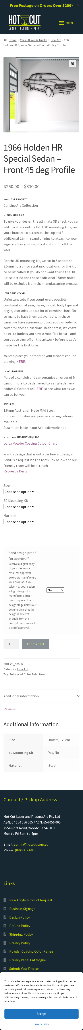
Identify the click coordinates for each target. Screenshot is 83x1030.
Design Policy (19, 917)
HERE (20, 361)
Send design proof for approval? (22, 555)
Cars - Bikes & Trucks (33, 40)
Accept (41, 1014)
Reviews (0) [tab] (12, 709)
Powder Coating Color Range (31, 951)
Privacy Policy (41, 1024)
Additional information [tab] (21, 696)
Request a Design (16, 471)
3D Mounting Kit (16, 500)
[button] (72, 63)
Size (7, 485)
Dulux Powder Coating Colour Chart (30, 443)
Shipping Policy (21, 934)
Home (13, 40)
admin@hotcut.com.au (31, 844)
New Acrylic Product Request (30, 900)
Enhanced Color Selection (27, 674)
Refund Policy (19, 925)
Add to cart (35, 644)
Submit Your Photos (24, 968)
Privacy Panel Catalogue (27, 960)
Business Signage (22, 908)
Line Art (56, 40)
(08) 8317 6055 (25, 850)
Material (10, 515)
